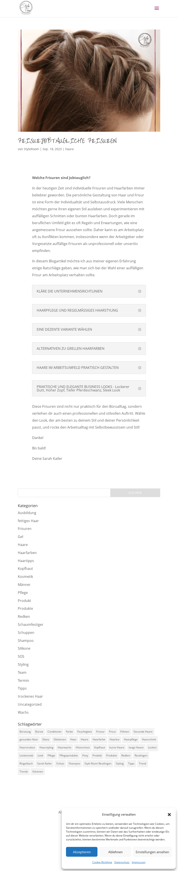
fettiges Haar (28, 520)
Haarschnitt (149, 739)
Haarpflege (131, 739)
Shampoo (26, 640)
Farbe (69, 731)
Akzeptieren (82, 852)
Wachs (23, 712)
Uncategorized (30, 704)
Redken (24, 616)
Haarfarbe (99, 739)
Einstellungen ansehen (152, 852)
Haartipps (26, 560)
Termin (23, 680)
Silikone (24, 648)
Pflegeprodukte (68, 755)
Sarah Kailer (44, 763)
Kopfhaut (25, 568)
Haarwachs (64, 747)
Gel (20, 536)
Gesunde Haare (143, 731)
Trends (24, 771)
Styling (23, 664)
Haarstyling (46, 747)
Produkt (24, 600)
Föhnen (124, 731)
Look (40, 755)
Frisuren (24, 528)
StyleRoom (31, 149)
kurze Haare (116, 747)
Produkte (25, 608)
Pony (85, 755)
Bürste (39, 731)
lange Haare (136, 747)
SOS (21, 656)
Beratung (25, 731)
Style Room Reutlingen (97, 763)
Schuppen (26, 632)
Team (22, 672)
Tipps (22, 688)
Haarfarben (27, 552)
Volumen (37, 771)
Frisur (112, 731)
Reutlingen (141, 755)
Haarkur (115, 739)
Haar (73, 739)
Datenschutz (122, 862)
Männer (24, 584)
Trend (142, 763)
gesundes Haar (29, 739)
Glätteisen (60, 739)
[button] (169, 814)
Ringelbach (26, 763)
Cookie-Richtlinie (102, 862)
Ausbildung (27, 512)
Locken (152, 747)
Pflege (23, 592)
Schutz (60, 763)
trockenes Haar (30, 696)
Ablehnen (115, 852)
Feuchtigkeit (84, 731)
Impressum (138, 862)
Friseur (100, 731)
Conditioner (55, 731)
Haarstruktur (27, 747)
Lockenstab (26, 755)
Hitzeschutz (83, 747)
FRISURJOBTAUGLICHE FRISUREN (67, 141)
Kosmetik (25, 576)
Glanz (45, 739)
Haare (69, 149)
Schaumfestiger (30, 624)
